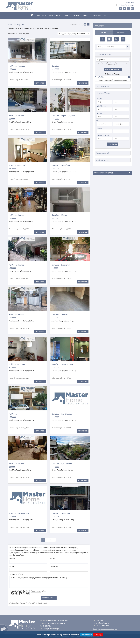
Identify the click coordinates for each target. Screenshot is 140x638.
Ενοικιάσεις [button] (54, 15)
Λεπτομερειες (40, 83)
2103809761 (47, 626)
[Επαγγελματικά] (109, 39)
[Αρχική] (32, 15)
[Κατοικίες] (102, 39)
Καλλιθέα (100, 77)
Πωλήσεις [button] (41, 15)
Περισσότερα (86, 635)
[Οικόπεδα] (116, 39)
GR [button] (105, 15)
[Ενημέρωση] (127, 46)
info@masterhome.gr (126, 5)
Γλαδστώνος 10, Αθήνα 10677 (58, 621)
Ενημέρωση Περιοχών (112, 69)
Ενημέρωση (113, 144)
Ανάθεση (67, 15)
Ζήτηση (76, 15)
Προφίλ (85, 15)
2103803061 (61, 623)
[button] (99, 77)
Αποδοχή (98, 635)
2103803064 (129, 2)
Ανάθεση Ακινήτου (102, 623)
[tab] (112, 77)
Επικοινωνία (96, 15)
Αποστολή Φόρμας (48, 598)
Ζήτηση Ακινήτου (102, 625)
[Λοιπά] (123, 39)
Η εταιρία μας (101, 621)
